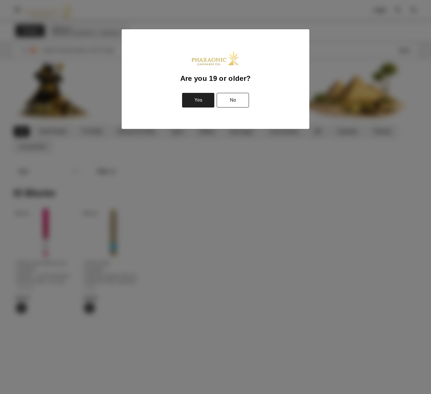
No (233, 100)
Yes (198, 100)
